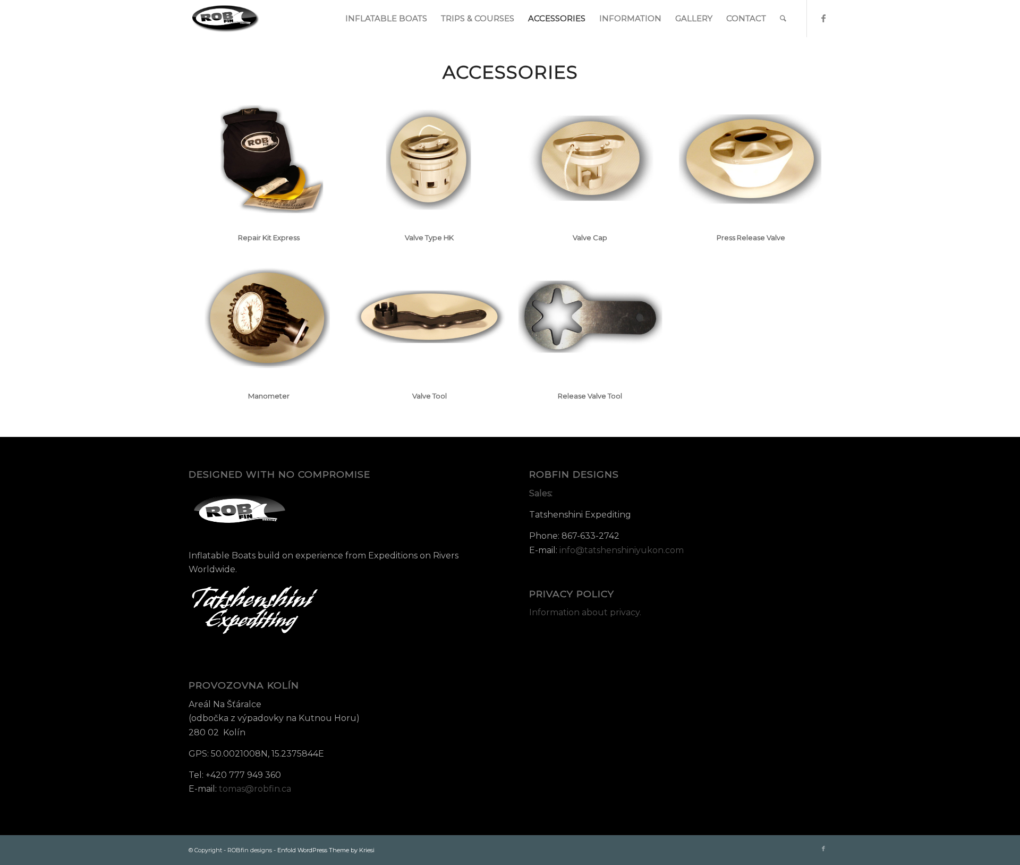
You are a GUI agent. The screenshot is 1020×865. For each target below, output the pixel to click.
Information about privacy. (585, 612)
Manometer (269, 396)
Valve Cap (590, 237)
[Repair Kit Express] (269, 158)
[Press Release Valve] (751, 158)
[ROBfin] (226, 18)
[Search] (783, 18)
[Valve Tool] (430, 316)
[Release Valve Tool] (590, 316)
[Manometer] (269, 316)
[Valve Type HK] (430, 158)
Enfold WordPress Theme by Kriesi (326, 850)
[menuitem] (386, 18)
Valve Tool (429, 396)
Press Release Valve (751, 237)
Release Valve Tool (590, 396)
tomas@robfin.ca (255, 789)
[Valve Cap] (590, 158)
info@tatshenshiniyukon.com (621, 550)
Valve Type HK (429, 237)
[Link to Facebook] (823, 18)
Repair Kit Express (269, 237)
